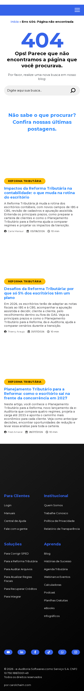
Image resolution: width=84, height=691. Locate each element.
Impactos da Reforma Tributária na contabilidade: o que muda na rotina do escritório (39, 193)
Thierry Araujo (16, 331)
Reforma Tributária (24, 181)
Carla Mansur (16, 231)
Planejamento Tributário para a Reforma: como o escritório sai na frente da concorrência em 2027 (37, 393)
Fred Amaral (15, 431)
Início (15, 22)
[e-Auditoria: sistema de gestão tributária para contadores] (33, 10)
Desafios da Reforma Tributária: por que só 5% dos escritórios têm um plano (39, 293)
